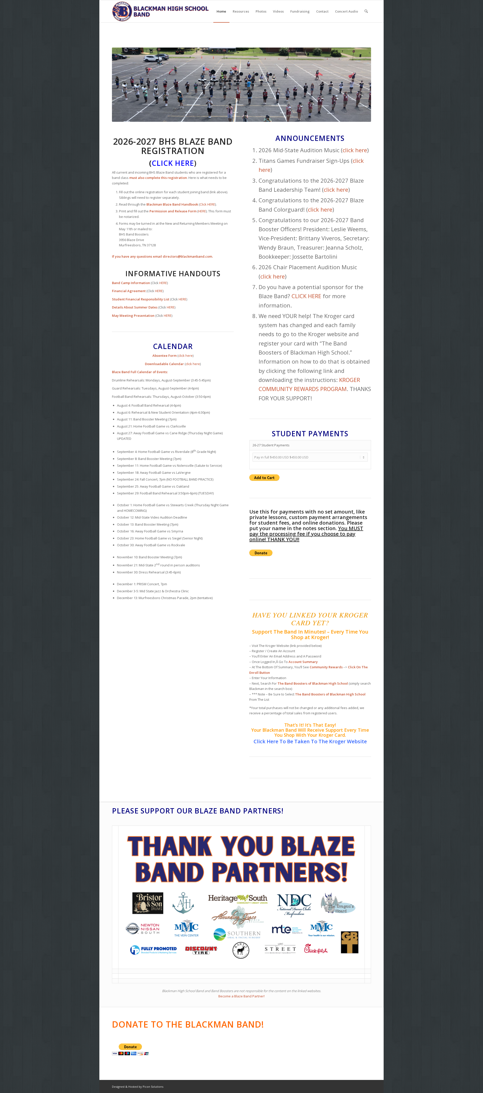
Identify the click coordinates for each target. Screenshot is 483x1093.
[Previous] (123, 84)
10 (259, 115)
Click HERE (207, 204)
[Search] (366, 11)
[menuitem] (221, 11)
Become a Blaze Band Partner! (241, 996)
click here (185, 355)
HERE (202, 211)
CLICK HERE (306, 296)
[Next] (359, 84)
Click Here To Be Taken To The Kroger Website (310, 741)
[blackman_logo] (161, 11)
